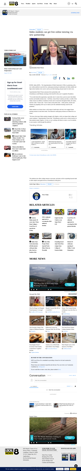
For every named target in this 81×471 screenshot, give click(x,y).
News (22, 3)
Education (42, 184)
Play (51, 3)
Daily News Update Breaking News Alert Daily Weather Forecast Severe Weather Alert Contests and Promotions (48, 458)
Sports (33, 3)
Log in (70, 375)
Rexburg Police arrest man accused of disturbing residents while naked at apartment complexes (19, 121)
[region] (53, 394)
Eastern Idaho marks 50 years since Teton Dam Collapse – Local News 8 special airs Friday (34, 224)
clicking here (41, 366)
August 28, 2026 (8, 73)
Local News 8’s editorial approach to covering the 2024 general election (72, 222)
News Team (33, 72)
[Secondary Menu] (6, 3)
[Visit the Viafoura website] (73, 413)
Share (55, 3)
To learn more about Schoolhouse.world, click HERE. (42, 155)
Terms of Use (33, 448)
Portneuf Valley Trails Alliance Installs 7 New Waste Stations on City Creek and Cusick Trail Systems (19, 139)
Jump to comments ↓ (34, 188)
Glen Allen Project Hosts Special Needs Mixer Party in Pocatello (46, 246)
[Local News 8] (13, 3)
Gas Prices (40, 3)
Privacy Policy (26, 450)
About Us (31, 452)
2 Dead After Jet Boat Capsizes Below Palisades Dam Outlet (19, 130)
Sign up (74, 375)
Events (46, 3)
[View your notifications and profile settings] (75, 386)
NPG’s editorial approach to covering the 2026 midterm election (46, 221)
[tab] (33, 386)
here (60, 369)
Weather (28, 3)
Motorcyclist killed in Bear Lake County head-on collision (19, 148)
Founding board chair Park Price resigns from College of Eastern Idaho (59, 246)
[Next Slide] (76, 139)
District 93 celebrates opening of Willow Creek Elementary (71, 246)
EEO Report (26, 448)
